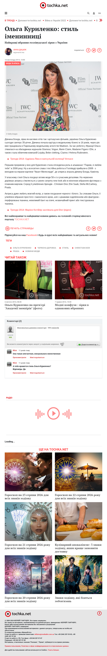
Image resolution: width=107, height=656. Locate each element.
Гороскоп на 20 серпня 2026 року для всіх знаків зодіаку (27, 599)
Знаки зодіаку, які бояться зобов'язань (73, 599)
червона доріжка (46, 248)
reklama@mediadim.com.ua (44, 634)
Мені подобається (37, 358)
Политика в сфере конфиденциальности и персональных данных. (45, 646)
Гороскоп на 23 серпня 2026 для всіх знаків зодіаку (27, 496)
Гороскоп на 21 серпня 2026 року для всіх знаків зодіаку (27, 546)
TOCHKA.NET (21, 219)
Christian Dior (82, 248)
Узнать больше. (53, 650)
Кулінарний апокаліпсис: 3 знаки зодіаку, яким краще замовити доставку (78, 548)
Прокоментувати (19, 358)
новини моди (32, 251)
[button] (94, 13)
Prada (16, 251)
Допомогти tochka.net (30, 20)
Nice (15, 350)
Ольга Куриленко (22, 248)
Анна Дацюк (19, 50)
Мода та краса (12, 63)
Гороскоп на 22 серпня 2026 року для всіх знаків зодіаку (77, 496)
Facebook (31, 235)
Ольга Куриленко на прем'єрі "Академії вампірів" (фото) (25, 306)
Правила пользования (12, 646)
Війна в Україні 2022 (55, 20)
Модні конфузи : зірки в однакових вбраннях (72, 306)
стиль (65, 248)
